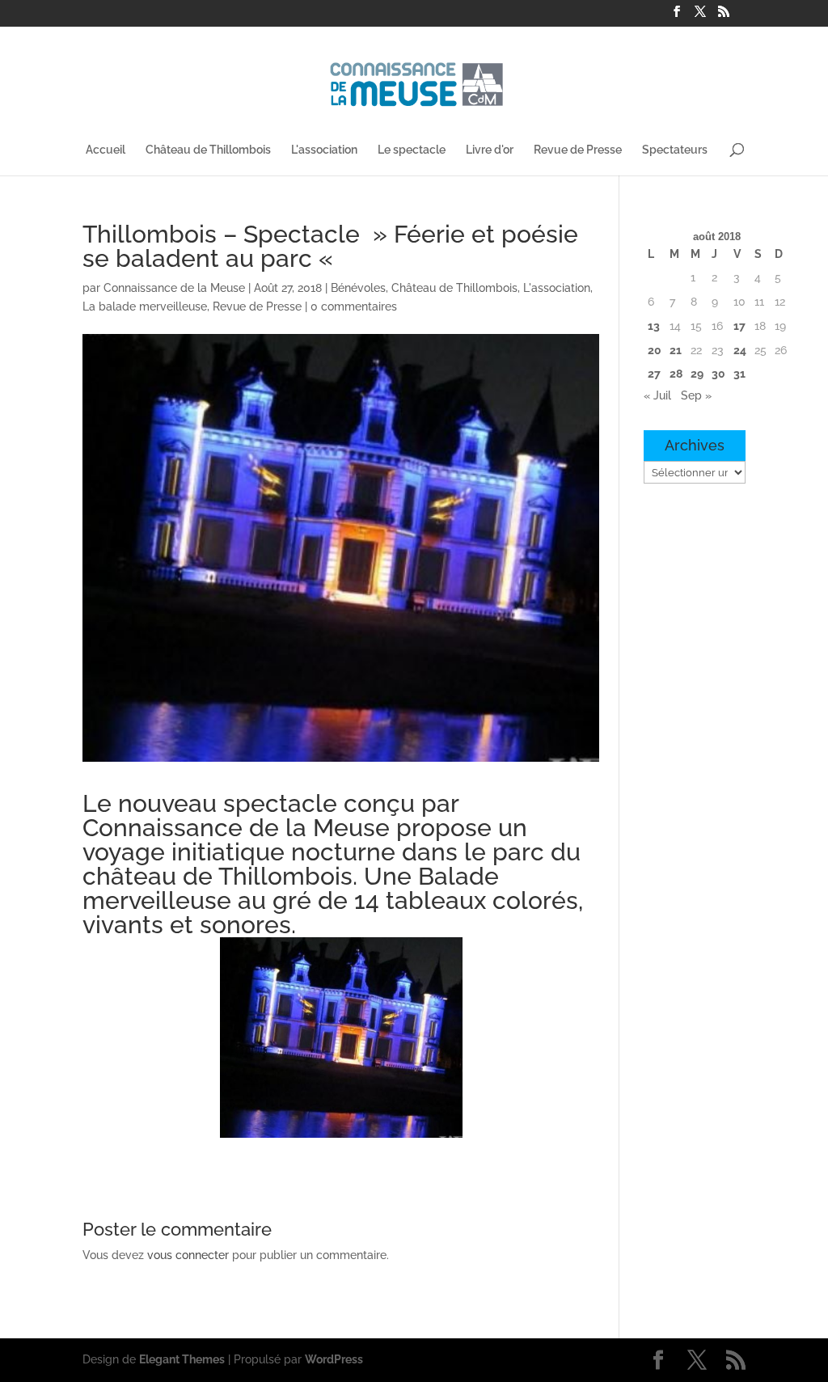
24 (739, 350)
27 (654, 373)
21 (676, 350)
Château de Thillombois (208, 150)
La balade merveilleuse (144, 306)
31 (739, 373)
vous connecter (188, 1255)
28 (676, 373)
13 (654, 325)
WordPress (334, 1359)
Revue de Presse (578, 150)
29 (697, 373)
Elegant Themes (182, 1359)
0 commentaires (353, 306)
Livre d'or (489, 150)
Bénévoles (358, 287)
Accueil (105, 150)
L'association (324, 150)
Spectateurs (675, 150)
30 (718, 373)
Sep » (696, 395)
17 (739, 325)
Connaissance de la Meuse (174, 287)
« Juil (657, 395)
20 (654, 350)
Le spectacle (412, 150)
